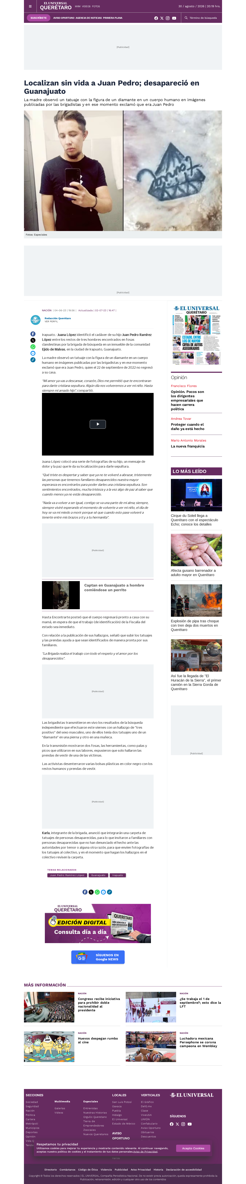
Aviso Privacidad (141, 1169)
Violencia (106, 1169)
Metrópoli (32, 1123)
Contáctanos (67, 1169)
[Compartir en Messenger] (32, 353)
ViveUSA (146, 1114)
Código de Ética (88, 1169)
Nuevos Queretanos (95, 1134)
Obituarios (147, 1132)
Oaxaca (117, 1106)
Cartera (30, 1119)
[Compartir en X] (32, 340)
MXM (77, 6)
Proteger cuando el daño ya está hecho (187, 426)
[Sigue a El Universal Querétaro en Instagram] (169, 18)
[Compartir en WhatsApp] (32, 346)
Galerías (60, 1108)
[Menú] (30, 6)
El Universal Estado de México (123, 1121)
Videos (86, 6)
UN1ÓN (145, 1119)
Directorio (50, 1169)
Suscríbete (39, 17)
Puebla (116, 1110)
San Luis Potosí (122, 1102)
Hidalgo (117, 1114)
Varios (116, 1158)
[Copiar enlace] (32, 359)
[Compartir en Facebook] (32, 333)
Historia (158, 1169)
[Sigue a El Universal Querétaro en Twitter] (163, 18)
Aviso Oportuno (63, 17)
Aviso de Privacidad (145, 1151)
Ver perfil (51, 321)
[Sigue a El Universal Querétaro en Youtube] (175, 18)
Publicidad (121, 1169)
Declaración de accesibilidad (184, 1169)
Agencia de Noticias (89, 17)
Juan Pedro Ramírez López (67, 875)
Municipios (32, 1127)
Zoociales (89, 1129)
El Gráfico (147, 1102)
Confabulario (149, 1123)
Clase (144, 1110)
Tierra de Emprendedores (93, 1123)
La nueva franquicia (187, 446)
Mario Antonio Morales (188, 440)
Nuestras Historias (95, 1112)
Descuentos (148, 1136)
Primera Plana (112, 17)
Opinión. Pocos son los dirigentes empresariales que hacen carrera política (187, 400)
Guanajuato (98, 875)
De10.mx (146, 1106)
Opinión (179, 377)
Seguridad (32, 1106)
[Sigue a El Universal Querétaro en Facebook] (157, 18)
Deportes (32, 1132)
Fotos (96, 6)
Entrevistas (90, 1108)
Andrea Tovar (181, 418)
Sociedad (32, 1102)
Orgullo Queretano (95, 1116)
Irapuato (117, 875)
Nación (47, 310)
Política (30, 1114)
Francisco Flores (184, 386)
